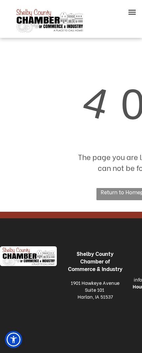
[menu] (132, 12)
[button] (13, 339)
